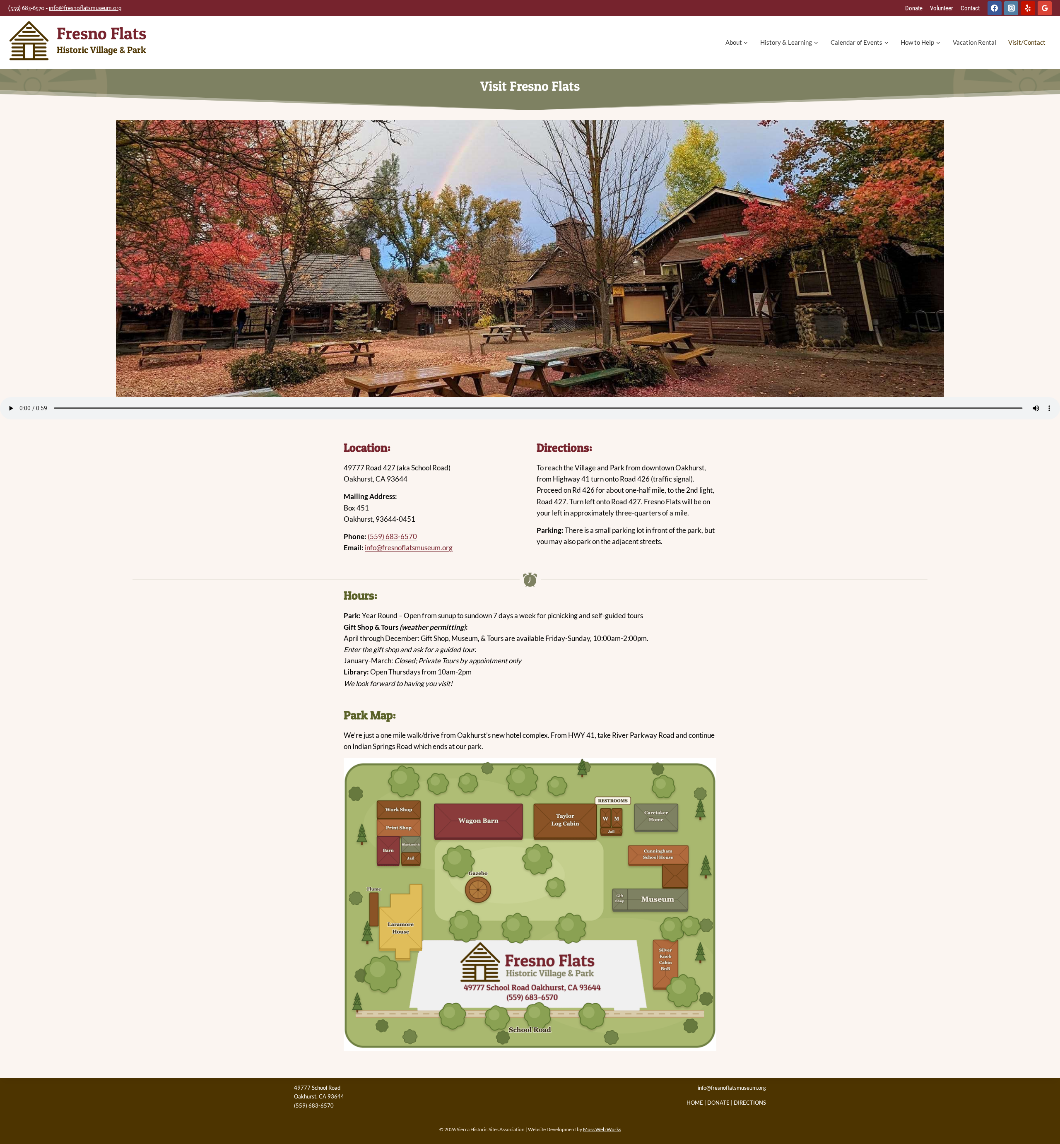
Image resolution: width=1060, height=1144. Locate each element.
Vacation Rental (974, 42)
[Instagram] (1011, 8)
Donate (914, 8)
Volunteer (941, 8)
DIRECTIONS (750, 1102)
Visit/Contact (1027, 42)
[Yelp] (1028, 8)
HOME (695, 1102)
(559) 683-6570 (392, 536)
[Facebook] (995, 8)
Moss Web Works (602, 1129)
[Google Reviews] (1045, 8)
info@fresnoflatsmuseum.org (85, 8)
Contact (970, 8)
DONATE (718, 1102)
